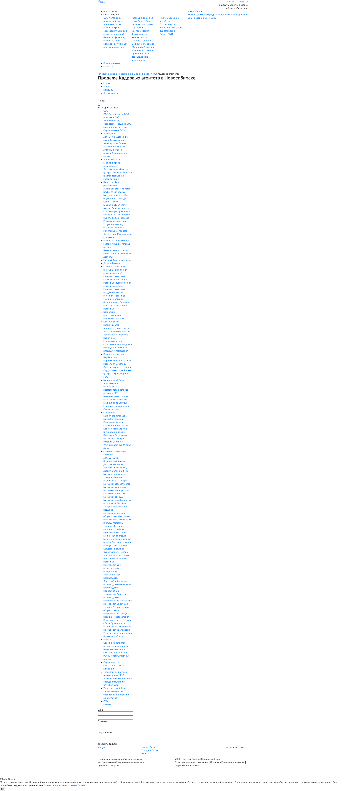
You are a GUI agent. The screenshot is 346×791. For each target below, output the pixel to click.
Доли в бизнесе (146, 21)
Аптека (107, 153)
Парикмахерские (112, 360)
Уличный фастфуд (113, 445)
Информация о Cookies (187, 765)
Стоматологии (111, 409)
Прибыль (108, 89)
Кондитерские (120, 425)
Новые (106, 83)
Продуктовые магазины (116, 545)
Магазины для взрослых (116, 490)
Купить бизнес (111, 14)
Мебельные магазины (114, 532)
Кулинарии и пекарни (114, 432)
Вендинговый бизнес (114, 461)
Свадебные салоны (113, 548)
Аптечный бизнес (112, 21)
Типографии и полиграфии (117, 633)
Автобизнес (115, 17)
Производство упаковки (116, 629)
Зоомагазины (110, 467)
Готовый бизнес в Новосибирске (115, 73)
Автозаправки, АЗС (113, 675)
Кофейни (123, 428)
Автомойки (109, 136)
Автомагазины (111, 458)
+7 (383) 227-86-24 (237, 1)
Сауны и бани (110, 201)
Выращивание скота (114, 649)
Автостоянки (110, 678)
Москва (192, 14)
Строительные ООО (114, 130)
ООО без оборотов (113, 114)
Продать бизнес (112, 63)
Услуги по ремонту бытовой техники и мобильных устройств (115, 227)
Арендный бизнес (112, 24)
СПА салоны (119, 363)
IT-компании (110, 269)
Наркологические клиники (117, 406)
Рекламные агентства (115, 221)
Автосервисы (111, 143)
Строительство (168, 24)
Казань (228, 14)
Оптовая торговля (121, 542)
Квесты (126, 188)
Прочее (164, 17)
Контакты (108, 66)
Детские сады (111, 169)
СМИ (170, 34)
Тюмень (212, 17)
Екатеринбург (240, 14)
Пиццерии (109, 435)
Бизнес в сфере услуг (115, 37)
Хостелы (108, 256)
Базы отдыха (110, 250)
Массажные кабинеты (115, 399)
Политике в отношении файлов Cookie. (64, 785)
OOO (106, 17)
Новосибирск (218, 14)
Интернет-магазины (142, 24)
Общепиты (137, 47)
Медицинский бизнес (143, 43)
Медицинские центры (115, 402)
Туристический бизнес (115, 688)
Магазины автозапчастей (117, 483)
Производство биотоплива (117, 600)
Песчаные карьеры (113, 318)
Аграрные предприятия (115, 646)
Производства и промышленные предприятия (140, 56)
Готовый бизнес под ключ (117, 260)
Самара (220, 14)
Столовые (118, 441)
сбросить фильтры (108, 743)
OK (2, 789)
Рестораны (121, 435)
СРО (106, 665)
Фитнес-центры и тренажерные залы (117, 373)
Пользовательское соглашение (191, 762)
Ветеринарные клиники (116, 396)
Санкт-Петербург (206, 14)
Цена (106, 86)
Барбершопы (110, 357)
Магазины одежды (113, 496)
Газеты (107, 704)
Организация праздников (117, 211)
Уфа (190, 17)
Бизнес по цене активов (116, 240)
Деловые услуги (120, 208)
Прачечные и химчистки (116, 214)
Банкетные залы (112, 415)
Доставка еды (116, 419)
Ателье (107, 208)
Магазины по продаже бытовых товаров (117, 503)
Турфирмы (109, 691)
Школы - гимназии (122, 172)
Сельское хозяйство (114, 642)
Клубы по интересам (114, 192)
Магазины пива (111, 500)
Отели (127, 253)
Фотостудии (110, 234)
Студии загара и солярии (117, 367)
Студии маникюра (113, 370)
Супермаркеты (111, 552)
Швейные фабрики (113, 636)
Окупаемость (110, 93)
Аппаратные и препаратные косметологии (111, 386)
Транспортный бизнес (171, 27)
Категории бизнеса (108, 107)
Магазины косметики (114, 493)
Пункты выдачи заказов (116, 218)
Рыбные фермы (111, 655)
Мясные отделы (112, 539)
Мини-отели (117, 253)
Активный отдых (112, 188)
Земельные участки (119, 331)
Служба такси (111, 685)
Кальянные (109, 422)
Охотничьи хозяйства (115, 652)
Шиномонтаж (118, 146)
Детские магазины (113, 464)
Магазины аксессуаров (115, 487)
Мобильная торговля (114, 535)
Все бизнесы (110, 11)
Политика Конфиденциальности (227, 762)
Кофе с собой (110, 428)
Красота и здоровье (142, 40)
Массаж (108, 195)
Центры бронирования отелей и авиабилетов (116, 694)
